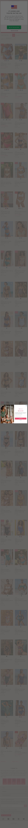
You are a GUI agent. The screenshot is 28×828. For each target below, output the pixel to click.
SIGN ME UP (21, 418)
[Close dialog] (26, 405)
